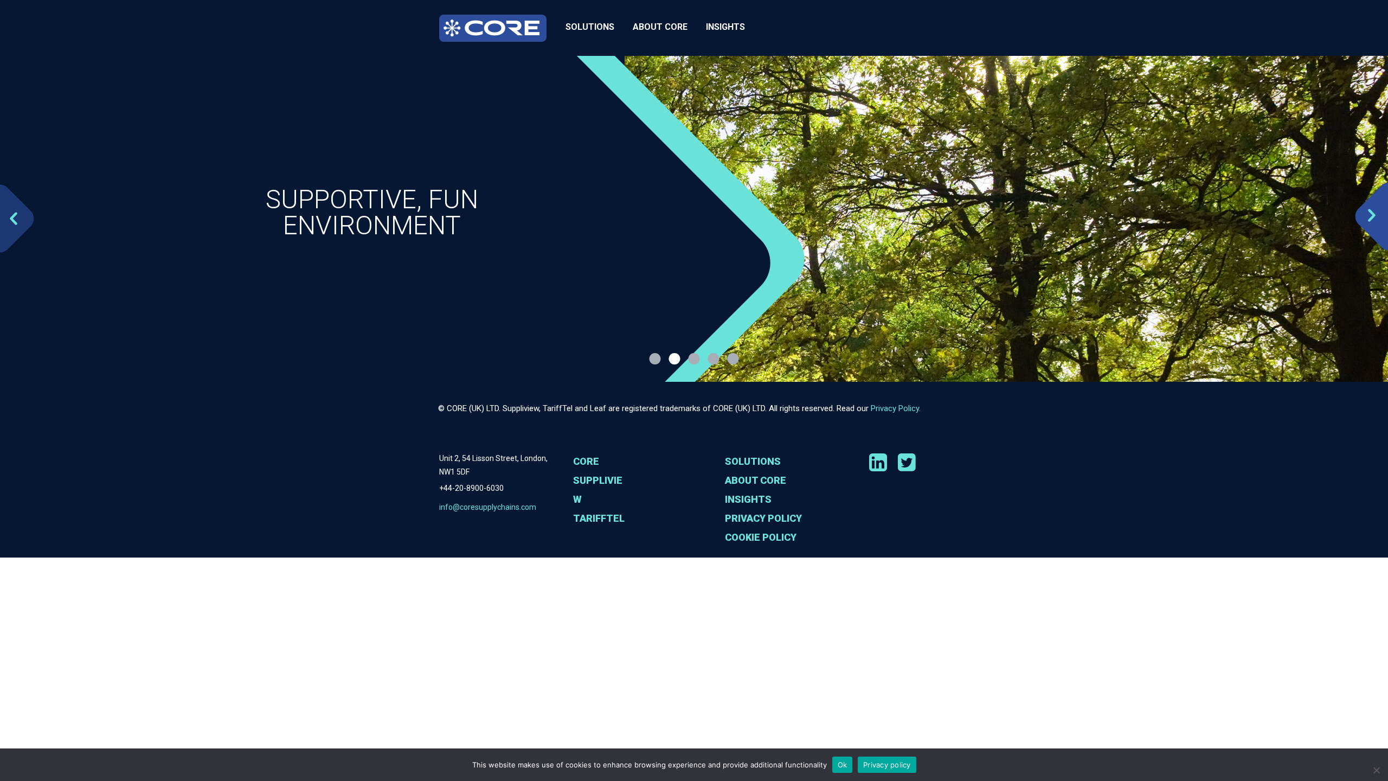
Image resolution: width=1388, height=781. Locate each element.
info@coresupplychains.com (487, 507)
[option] (694, 219)
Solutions (590, 27)
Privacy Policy (763, 518)
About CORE (660, 27)
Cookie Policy (760, 537)
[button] (5, 219)
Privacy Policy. (896, 408)
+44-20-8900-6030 (471, 488)
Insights (725, 27)
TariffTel (599, 518)
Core (586, 461)
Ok (842, 764)
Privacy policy (887, 764)
